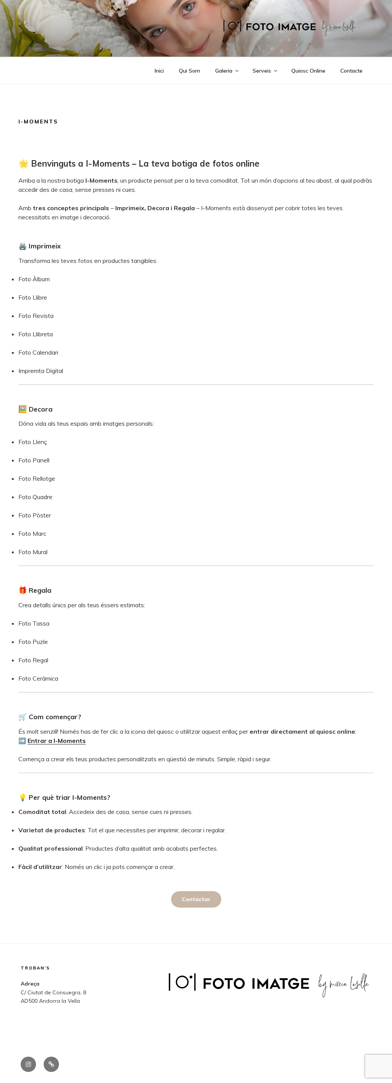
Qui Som (189, 70)
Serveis (262, 70)
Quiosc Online (308, 70)
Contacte (351, 70)
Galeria (223, 70)
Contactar (196, 899)
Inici (159, 70)
